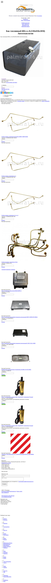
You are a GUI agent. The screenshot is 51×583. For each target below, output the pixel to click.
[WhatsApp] (9, 93)
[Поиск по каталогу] (49, 2)
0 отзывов (4, 78)
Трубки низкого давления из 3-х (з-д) (10, 215)
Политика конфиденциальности (9, 491)
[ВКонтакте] (1, 93)
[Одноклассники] (3, 93)
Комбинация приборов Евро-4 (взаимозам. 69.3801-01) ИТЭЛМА (16, 369)
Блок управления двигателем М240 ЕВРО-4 (11, 290)
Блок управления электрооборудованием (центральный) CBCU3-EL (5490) (18, 343)
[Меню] (2, 2)
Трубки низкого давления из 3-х (9, 176)
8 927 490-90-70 (5, 492)
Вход (22, 20)
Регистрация (27, 20)
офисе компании (45, 101)
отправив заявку (21, 101)
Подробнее (39, 15)
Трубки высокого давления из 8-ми (9, 262)
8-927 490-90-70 (25, 24)
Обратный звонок (25, 26)
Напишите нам (25, 25)
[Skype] (10, 93)
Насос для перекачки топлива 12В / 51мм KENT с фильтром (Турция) (17, 425)
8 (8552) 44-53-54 (25, 22)
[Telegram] (12, 93)
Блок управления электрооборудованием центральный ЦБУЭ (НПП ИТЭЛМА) (20, 317)
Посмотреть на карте (6, 463)
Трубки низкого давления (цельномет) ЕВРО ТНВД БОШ (15, 136)
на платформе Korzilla (6, 496)
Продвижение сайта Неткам (8, 495)
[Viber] (7, 93)
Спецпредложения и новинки (8, 269)
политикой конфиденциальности (25, 481)
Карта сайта (19, 491)
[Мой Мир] (5, 93)
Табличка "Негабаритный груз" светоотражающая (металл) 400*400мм (18, 454)
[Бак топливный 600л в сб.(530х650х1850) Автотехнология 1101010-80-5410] (22, 76)
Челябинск (25, 19)
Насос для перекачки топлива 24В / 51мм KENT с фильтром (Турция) (17, 397)
